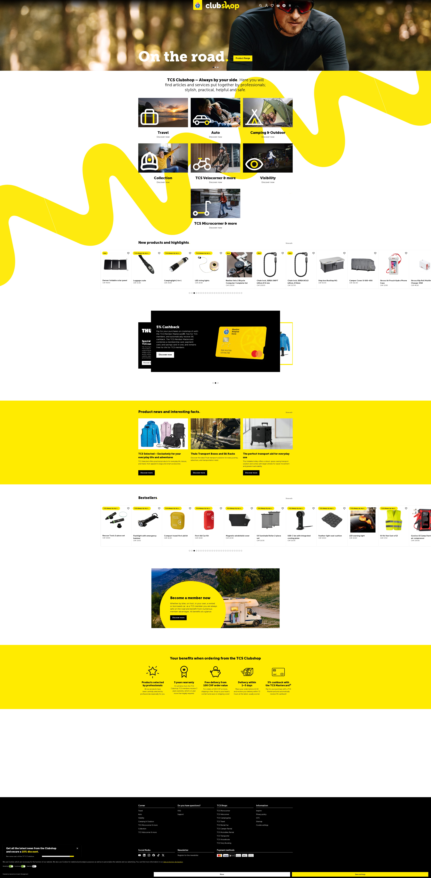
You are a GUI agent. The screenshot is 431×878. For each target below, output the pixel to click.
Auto (140, 814)
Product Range (260, 58)
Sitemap (259, 822)
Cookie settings (262, 825)
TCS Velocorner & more (147, 832)
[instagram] (149, 855)
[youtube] (139, 855)
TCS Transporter (223, 836)
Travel (140, 811)
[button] (213, 67)
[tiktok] (158, 855)
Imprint (259, 811)
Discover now (147, 363)
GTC (258, 818)
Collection (142, 829)
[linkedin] (144, 855)
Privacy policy (261, 814)
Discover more (178, 618)
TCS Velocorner (223, 814)
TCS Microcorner (223, 811)
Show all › (289, 243)
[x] (163, 855)
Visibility (141, 818)
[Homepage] (216, 5)
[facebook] (153, 855)
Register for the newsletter (188, 855)
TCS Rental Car (223, 825)
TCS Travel (221, 822)
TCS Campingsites (224, 818)
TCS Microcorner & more (148, 825)
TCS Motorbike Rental (225, 832)
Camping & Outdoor (146, 822)
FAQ (179, 811)
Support (181, 814)
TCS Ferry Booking (224, 843)
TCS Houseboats (223, 839)
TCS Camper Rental (224, 829)
